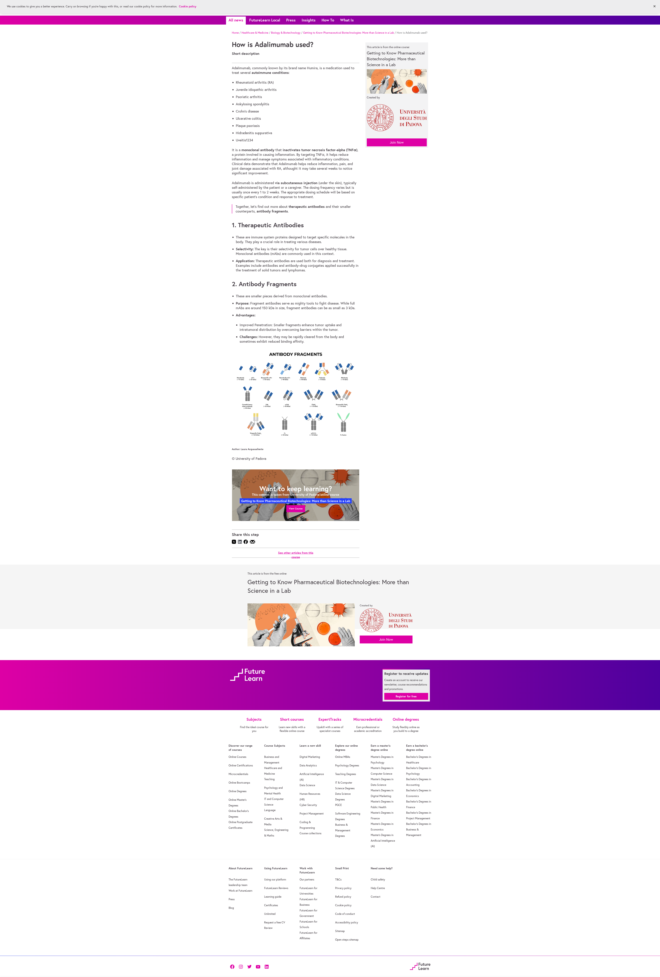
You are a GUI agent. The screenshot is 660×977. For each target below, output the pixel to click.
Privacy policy (343, 888)
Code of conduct (345, 914)
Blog (231, 907)
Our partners (307, 879)
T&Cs (338, 879)
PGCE (338, 805)
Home (235, 32)
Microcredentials (238, 774)
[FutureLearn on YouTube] (258, 966)
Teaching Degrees (345, 774)
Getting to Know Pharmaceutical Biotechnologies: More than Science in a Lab (348, 32)
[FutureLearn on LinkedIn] (266, 966)
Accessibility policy (346, 922)
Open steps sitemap (347, 939)
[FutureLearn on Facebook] (233, 966)
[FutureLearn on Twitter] (249, 966)
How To (328, 20)
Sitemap (340, 931)
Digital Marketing (310, 757)
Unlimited (270, 914)
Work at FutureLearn (240, 890)
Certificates (271, 905)
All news (236, 20)
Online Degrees (237, 791)
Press (291, 20)
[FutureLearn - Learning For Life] (420, 966)
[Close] (654, 6)
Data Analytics (308, 765)
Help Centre (378, 888)
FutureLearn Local (264, 20)
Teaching (269, 779)
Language (270, 810)
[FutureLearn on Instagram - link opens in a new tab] (240, 966)
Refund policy (343, 896)
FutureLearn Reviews (276, 888)
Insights (309, 20)
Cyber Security (308, 805)
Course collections (310, 833)
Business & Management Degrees (342, 830)
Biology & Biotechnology (285, 32)
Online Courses (237, 757)
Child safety (378, 879)
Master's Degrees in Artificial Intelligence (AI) (383, 840)
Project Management (312, 813)
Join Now (397, 142)
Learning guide (272, 896)
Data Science (307, 785)
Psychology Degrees (347, 765)
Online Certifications (241, 765)
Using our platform (275, 879)
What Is (347, 20)
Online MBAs (342, 757)
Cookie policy (343, 905)
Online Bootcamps (239, 782)
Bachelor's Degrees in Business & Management (418, 829)
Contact (375, 896)
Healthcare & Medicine (254, 32)
